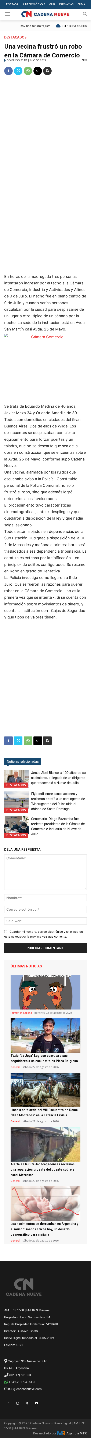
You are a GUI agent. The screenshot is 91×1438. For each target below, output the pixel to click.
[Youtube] (36, 1403)
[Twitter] (18, 71)
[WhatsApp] (28, 71)
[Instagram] (17, 1403)
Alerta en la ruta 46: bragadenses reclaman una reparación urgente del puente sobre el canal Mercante (43, 1169)
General (15, 1067)
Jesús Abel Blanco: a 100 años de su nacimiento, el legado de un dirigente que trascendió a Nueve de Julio (58, 778)
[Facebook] (8, 71)
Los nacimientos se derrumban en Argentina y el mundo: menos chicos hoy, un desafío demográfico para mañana (44, 1229)
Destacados (15, 37)
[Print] (47, 71)
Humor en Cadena (21, 1013)
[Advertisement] (45, 126)
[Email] (37, 71)
